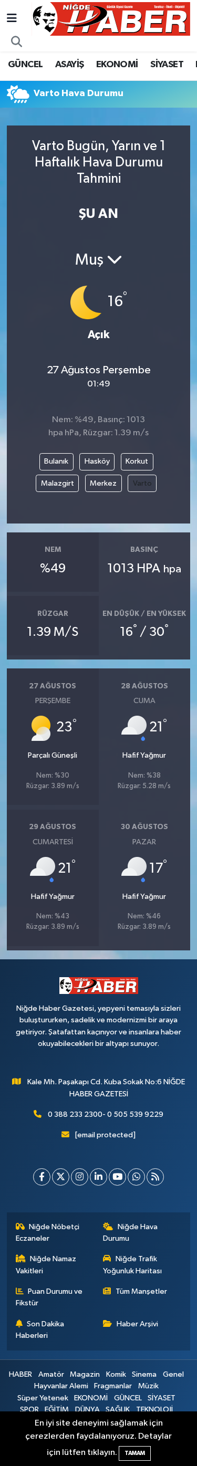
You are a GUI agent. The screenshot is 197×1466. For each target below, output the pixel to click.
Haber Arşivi (137, 1324)
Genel (173, 1374)
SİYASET (166, 64)
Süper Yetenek (42, 1398)
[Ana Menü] (12, 18)
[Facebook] (41, 1177)
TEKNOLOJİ (154, 1409)
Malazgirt (57, 483)
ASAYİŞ (69, 64)
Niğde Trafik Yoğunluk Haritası (132, 1264)
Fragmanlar (113, 1386)
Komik (116, 1374)
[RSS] (155, 1177)
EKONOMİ (117, 64)
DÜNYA (87, 1409)
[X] (60, 1177)
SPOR (29, 1409)
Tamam (135, 1453)
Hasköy (97, 461)
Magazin (85, 1374)
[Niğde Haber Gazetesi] (111, 18)
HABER (20, 1374)
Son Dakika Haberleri (40, 1329)
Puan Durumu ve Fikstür (49, 1297)
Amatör (51, 1374)
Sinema (144, 1374)
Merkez (103, 483)
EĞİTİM (57, 1409)
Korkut (137, 461)
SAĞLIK (118, 1409)
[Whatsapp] (136, 1177)
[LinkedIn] (98, 1177)
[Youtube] (117, 1177)
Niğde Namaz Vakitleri (46, 1264)
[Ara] (17, 42)
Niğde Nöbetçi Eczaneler (48, 1232)
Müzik (148, 1386)
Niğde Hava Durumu (130, 1232)
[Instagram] (79, 1177)
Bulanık (56, 461)
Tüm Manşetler (141, 1291)
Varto (142, 483)
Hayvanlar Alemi (61, 1386)
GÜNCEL (25, 64)
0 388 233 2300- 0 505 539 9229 (105, 1114)
